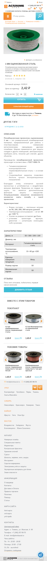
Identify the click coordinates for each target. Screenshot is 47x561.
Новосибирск (9, 405)
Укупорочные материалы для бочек (17, 469)
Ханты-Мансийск (10, 395)
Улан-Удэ (20, 415)
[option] (24, 40)
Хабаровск (20, 425)
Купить (21, 99)
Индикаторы (8, 445)
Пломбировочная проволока (15, 23)
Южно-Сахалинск (23, 428)
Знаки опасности (10, 472)
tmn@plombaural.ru (13, 382)
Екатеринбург (9, 392)
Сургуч (7, 454)
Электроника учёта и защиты (15, 466)
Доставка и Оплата (11, 488)
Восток (7, 421)
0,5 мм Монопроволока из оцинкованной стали (33, 328)
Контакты (18, 11)
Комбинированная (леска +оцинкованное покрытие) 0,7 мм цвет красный (33, 368)
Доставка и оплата (35, 11)
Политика (7, 494)
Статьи (7, 500)
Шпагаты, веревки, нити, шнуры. (16, 457)
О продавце (8, 482)
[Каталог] (8, 16)
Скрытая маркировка (12, 463)
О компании (10, 11)
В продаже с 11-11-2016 (14, 127)
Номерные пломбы (33, 21)
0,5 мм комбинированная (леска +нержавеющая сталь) (13, 329)
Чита (14, 415)
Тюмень (36, 392)
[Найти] (40, 16)
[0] (29, 8)
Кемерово (30, 405)
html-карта (8, 510)
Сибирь (7, 401)
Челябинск (20, 392)
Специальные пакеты (12, 442)
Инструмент (8, 460)
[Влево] (6, 321)
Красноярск (20, 405)
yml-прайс (8, 516)
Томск (37, 405)
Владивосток (9, 425)
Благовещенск (9, 428)
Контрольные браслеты (13, 448)
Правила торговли (11, 491)
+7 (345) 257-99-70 (34, 5)
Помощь (25, 11)
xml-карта (8, 513)
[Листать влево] (6, 42)
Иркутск (7, 415)
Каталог (20, 21)
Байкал (7, 411)
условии (35, 115)
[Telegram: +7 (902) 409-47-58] (40, 555)
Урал (6, 388)
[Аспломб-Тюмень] (14, 7)
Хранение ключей (11, 451)
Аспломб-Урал (10, 21)
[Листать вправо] (41, 42)
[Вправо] (41, 321)
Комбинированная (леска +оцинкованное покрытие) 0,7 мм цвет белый (13, 368)
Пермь (28, 392)
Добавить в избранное (34, 60)
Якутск (28, 425)
